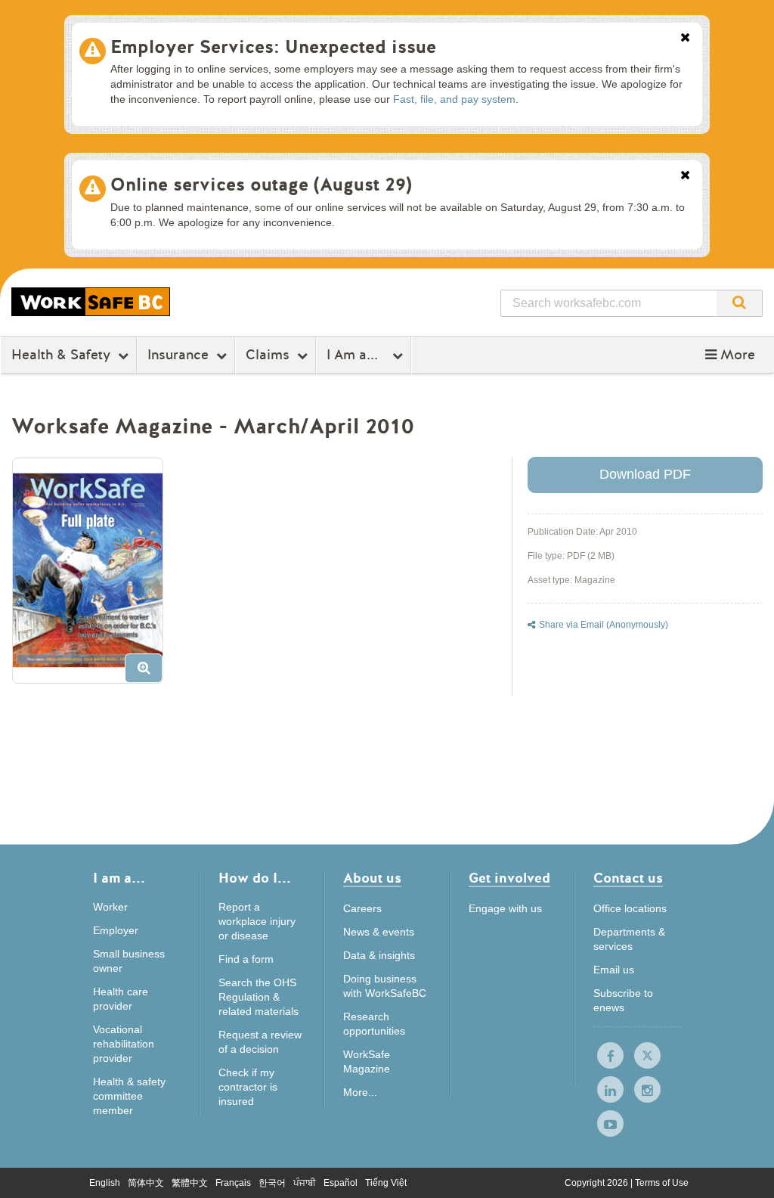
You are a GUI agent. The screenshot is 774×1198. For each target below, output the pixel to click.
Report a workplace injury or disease (257, 921)
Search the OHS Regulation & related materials (258, 996)
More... (360, 1092)
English (104, 1183)
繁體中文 (190, 1183)
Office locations (630, 908)
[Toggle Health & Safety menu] (125, 355)
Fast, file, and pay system (454, 99)
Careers (362, 908)
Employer (115, 930)
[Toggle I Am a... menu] (399, 355)
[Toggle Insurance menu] (223, 355)
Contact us (628, 879)
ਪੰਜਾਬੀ (304, 1183)
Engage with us (505, 908)
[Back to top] (746, 1171)
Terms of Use (662, 1183)
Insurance (178, 355)
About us (372, 879)
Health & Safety (60, 355)
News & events (378, 932)
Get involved (509, 879)
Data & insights (379, 955)
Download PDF (645, 474)
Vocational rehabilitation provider (123, 1043)
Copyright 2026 (597, 1183)
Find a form (246, 959)
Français (233, 1183)
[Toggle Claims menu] (304, 355)
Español (341, 1183)
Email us (613, 970)
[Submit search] (739, 303)
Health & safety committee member (129, 1095)
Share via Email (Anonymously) (603, 624)
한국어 (272, 1183)
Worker (110, 907)
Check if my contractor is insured (247, 1086)
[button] (730, 355)
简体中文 (146, 1183)
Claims (267, 355)
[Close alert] (685, 38)
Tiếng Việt (386, 1183)
